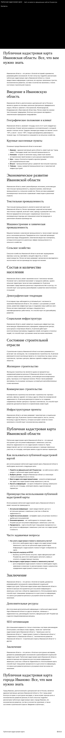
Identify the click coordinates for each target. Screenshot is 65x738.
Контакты (4, 6)
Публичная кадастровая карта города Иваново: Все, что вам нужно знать (27, 679)
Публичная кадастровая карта (11, 2)
